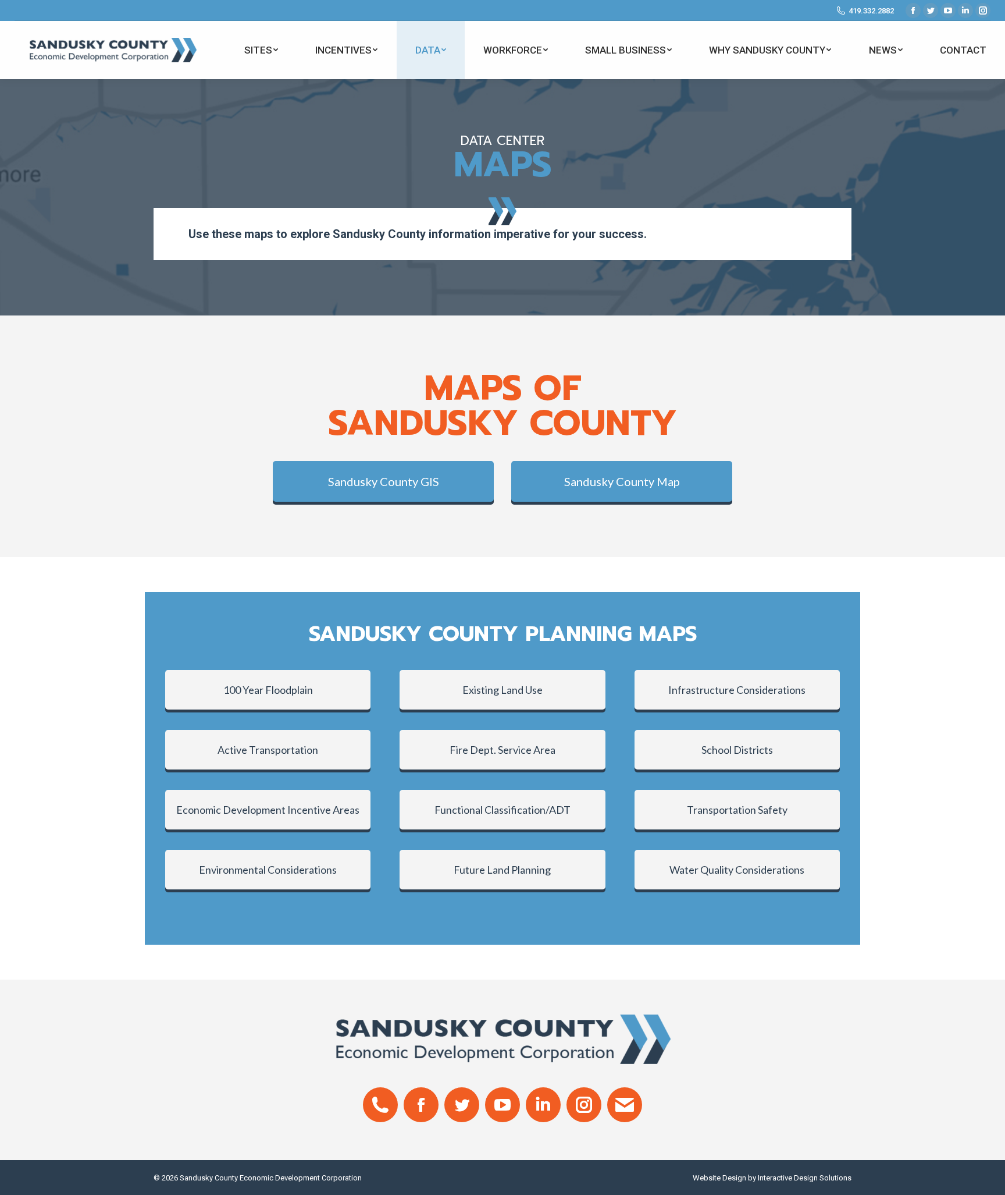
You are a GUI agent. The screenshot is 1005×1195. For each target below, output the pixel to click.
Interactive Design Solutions (804, 1177)
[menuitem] (261, 50)
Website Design (719, 1177)
